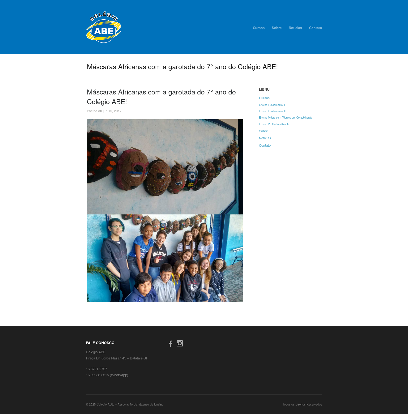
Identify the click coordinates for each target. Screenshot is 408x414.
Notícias (295, 27)
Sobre (277, 27)
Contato (315, 27)
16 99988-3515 (98, 374)
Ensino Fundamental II (272, 111)
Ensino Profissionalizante (274, 124)
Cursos (259, 27)
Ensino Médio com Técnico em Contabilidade (285, 117)
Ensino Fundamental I (272, 105)
